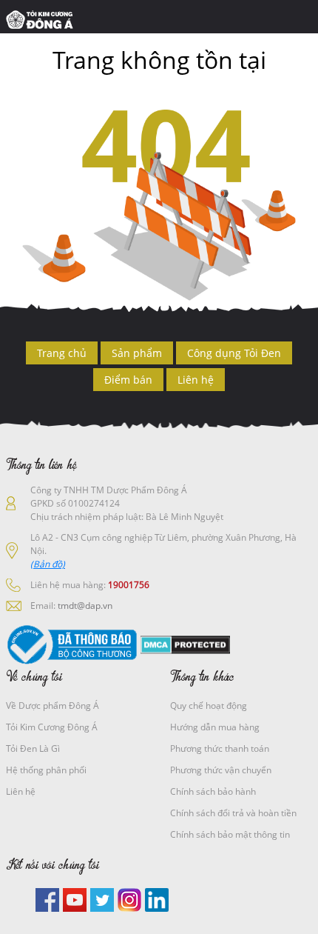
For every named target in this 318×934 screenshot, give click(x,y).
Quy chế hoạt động (208, 705)
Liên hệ (195, 380)
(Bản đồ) (47, 564)
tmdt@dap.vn (85, 605)
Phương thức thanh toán (219, 748)
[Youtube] (75, 898)
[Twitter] (102, 898)
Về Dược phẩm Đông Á (52, 705)
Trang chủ (62, 353)
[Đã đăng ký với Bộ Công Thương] (72, 644)
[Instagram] (129, 898)
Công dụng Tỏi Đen (234, 353)
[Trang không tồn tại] (43, 18)
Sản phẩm (137, 353)
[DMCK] (185, 644)
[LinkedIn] (157, 898)
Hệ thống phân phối (46, 770)
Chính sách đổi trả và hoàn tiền (233, 813)
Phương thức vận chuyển (220, 770)
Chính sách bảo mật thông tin (230, 834)
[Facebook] (47, 898)
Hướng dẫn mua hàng (215, 727)
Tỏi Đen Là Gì (33, 748)
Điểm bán (128, 380)
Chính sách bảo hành (213, 791)
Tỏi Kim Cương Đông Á (52, 727)
